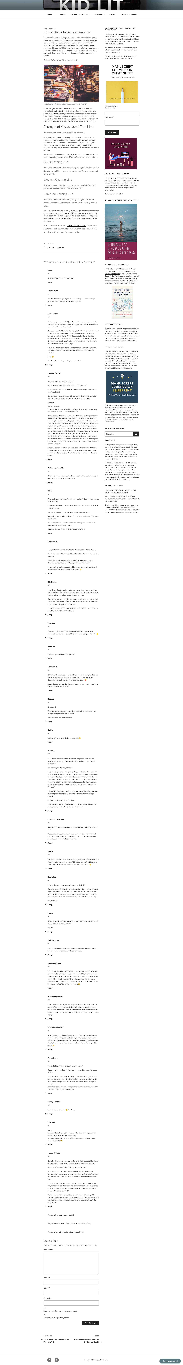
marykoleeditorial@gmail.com (127, 340)
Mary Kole (51, 28)
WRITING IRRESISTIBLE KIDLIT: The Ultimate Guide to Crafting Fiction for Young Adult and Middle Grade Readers (120, 271)
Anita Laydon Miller (56, 468)
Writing (50, 244)
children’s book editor (76, 225)
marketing (121, 368)
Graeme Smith (54, 373)
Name (47, 1278)
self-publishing (112, 368)
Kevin (50, 851)
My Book (113, 14)
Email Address (110, 108)
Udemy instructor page (122, 505)
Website (47, 1298)
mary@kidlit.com (114, 459)
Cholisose (52, 582)
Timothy (51, 646)
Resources (62, 14)
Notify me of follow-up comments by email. (60, 1311)
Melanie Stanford (55, 997)
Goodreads (133, 278)
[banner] (91, 9)
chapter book (126, 365)
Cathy (50, 730)
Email (47, 1288)
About (50, 14)
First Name (109, 117)
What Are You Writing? (79, 14)
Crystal (51, 699)
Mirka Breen (53, 1058)
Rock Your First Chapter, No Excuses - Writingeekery (72, 1223)
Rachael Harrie (54, 963)
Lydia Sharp (53, 314)
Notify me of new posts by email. (56, 1318)
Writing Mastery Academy (117, 512)
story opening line (91, 48)
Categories (98, 14)
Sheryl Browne (54, 1102)
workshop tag (49, 45)
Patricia (51, 1122)
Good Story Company (129, 14)
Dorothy (51, 623)
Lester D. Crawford (56, 819)
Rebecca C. (52, 542)
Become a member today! (114, 194)
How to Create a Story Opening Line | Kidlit (69, 1232)
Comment (48, 1250)
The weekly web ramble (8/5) (65, 1215)
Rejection (51, 247)
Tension (60, 247)
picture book (117, 365)
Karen (50, 913)
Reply (50, 282)
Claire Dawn (53, 291)
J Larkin (51, 751)
